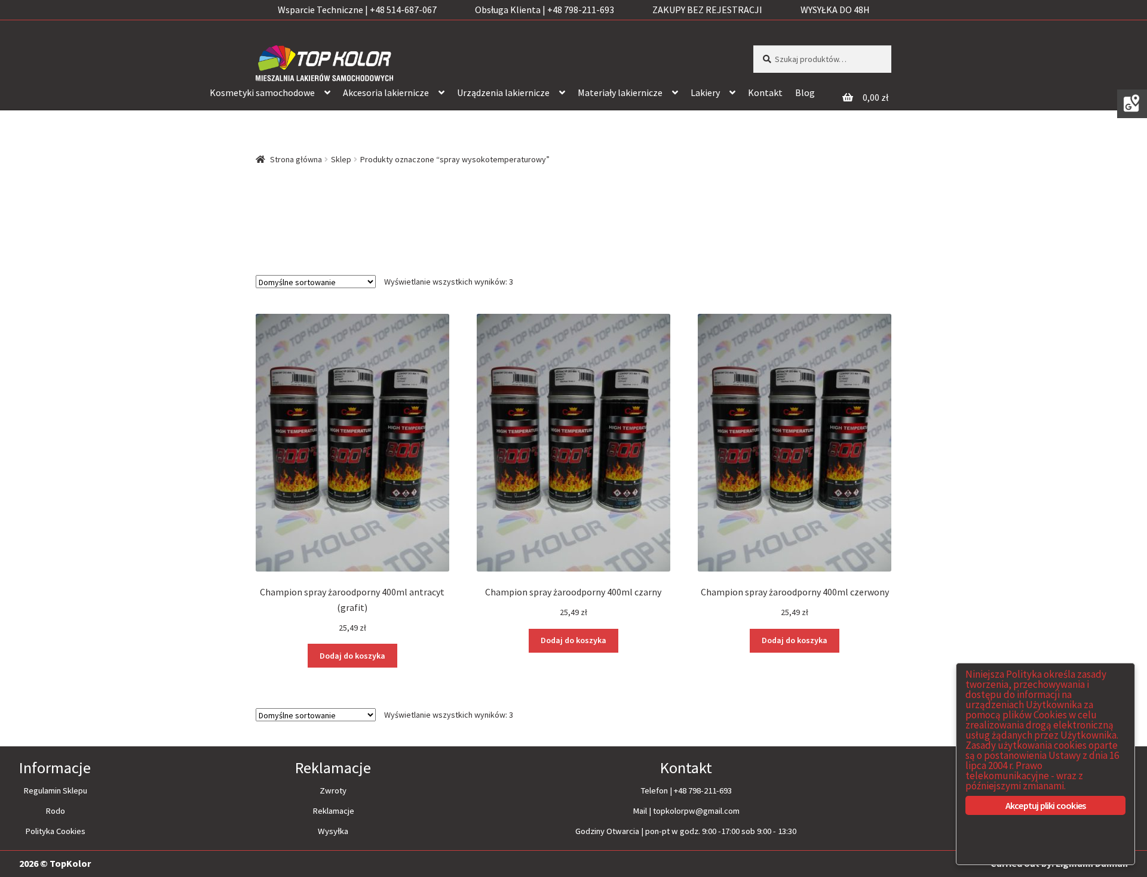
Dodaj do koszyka (352, 655)
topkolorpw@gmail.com (696, 810)
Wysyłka (333, 831)
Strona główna (296, 159)
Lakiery (705, 92)
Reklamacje (333, 810)
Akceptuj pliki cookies (1045, 805)
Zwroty (333, 790)
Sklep (341, 159)
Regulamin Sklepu (55, 790)
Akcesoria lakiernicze (386, 92)
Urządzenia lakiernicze (503, 92)
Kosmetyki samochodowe (262, 92)
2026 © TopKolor (55, 863)
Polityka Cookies (55, 831)
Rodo (55, 810)
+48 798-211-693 (703, 790)
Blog (805, 92)
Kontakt (765, 92)
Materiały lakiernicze (620, 92)
